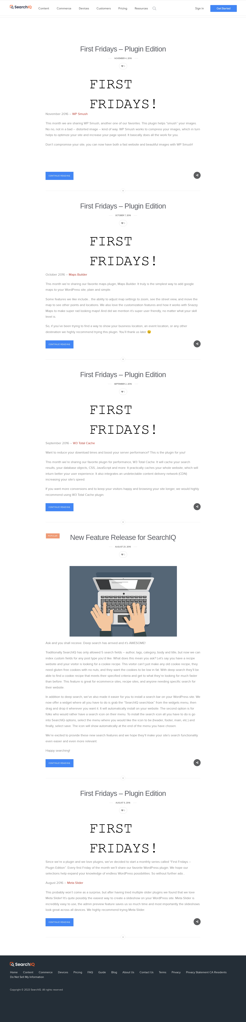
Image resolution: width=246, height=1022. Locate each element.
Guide (102, 972)
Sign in (199, 8)
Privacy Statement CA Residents (206, 972)
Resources (141, 8)
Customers (104, 8)
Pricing (122, 8)
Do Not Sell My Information (27, 977)
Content (43, 8)
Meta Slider (75, 883)
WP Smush (80, 114)
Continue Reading (59, 176)
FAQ (90, 972)
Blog (114, 972)
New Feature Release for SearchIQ (123, 537)
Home (14, 972)
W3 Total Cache (84, 443)
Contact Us (146, 972)
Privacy (176, 972)
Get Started (224, 8)
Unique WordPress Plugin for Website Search (238, 964)
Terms (162, 972)
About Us (128, 972)
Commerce (64, 8)
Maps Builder (78, 275)
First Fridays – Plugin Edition (123, 49)
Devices (84, 8)
